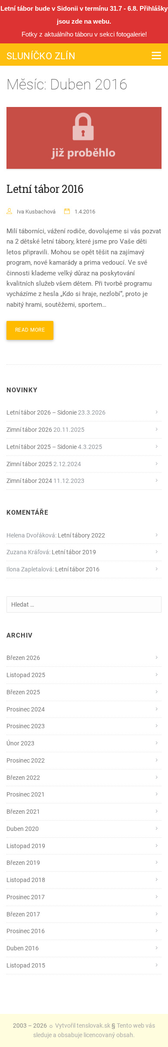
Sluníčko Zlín (40, 56)
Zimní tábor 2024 (29, 480)
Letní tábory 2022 (81, 535)
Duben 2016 (22, 948)
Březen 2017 (23, 914)
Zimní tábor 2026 (29, 429)
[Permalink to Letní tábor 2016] (84, 138)
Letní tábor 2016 (44, 189)
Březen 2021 (23, 811)
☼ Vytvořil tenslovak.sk (79, 1025)
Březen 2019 (23, 862)
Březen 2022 (23, 777)
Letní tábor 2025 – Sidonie (41, 446)
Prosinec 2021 (25, 794)
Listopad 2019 (25, 845)
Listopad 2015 (25, 965)
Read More (30, 330)
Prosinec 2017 (25, 897)
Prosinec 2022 (25, 760)
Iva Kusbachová (36, 211)
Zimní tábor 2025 (29, 464)
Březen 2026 (23, 657)
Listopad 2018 (25, 879)
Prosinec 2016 (25, 931)
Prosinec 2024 (25, 709)
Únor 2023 (20, 743)
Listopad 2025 (25, 675)
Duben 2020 (22, 828)
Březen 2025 (23, 692)
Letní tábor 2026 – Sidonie (41, 412)
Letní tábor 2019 (74, 552)
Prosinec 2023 (25, 726)
